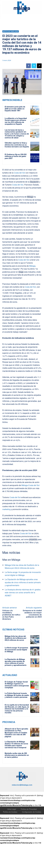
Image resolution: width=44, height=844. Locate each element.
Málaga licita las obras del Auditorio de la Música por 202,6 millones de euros (15, 638)
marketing (6, 509)
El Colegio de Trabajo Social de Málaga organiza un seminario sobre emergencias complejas (17, 684)
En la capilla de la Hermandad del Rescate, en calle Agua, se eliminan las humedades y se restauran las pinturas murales (17, 708)
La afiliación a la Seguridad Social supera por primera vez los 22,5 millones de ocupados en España (16, 121)
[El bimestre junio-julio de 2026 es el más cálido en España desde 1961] (34, 110)
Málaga (30, 196)
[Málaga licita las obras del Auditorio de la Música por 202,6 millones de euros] (34, 639)
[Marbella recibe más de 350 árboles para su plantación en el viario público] (34, 756)
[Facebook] (28, 65)
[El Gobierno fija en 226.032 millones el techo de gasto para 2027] (34, 157)
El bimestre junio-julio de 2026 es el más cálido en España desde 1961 (15, 108)
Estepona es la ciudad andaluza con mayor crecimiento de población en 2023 (32, 614)
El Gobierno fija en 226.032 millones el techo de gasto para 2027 (16, 156)
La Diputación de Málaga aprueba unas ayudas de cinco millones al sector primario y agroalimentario (23, 582)
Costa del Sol (19, 172)
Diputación (34, 181)
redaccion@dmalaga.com (22, 785)
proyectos (33, 539)
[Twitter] (34, 65)
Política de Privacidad (29, 809)
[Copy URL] (39, 65)
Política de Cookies (10, 812)
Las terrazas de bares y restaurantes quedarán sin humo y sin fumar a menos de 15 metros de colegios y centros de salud (17, 134)
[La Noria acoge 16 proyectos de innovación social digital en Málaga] (34, 651)
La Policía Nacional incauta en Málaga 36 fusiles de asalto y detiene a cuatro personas (17, 695)
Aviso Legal (11, 809)
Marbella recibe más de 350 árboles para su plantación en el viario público (17, 755)
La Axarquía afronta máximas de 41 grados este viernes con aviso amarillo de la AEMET (22, 592)
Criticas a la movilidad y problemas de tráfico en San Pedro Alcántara (11, 615)
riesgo (21, 271)
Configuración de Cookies (31, 812)
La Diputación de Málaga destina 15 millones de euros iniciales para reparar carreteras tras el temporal (16, 744)
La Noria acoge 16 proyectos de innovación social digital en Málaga (16, 649)
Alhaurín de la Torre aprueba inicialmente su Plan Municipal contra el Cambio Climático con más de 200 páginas (16, 732)
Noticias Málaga (10, 31)
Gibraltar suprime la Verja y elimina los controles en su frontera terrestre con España (17, 144)
